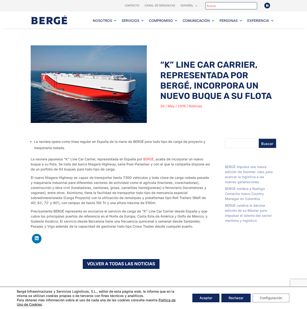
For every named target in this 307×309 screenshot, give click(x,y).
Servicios (130, 20)
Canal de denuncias (160, 5)
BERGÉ (148, 159)
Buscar (267, 143)
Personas (228, 20)
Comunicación (196, 20)
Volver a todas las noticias (121, 263)
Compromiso (161, 20)
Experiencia (258, 20)
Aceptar (206, 298)
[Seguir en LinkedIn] (267, 5)
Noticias (195, 106)
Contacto (132, 5)
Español (187, 5)
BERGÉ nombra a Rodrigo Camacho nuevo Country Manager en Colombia (245, 194)
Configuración (271, 298)
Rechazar (236, 298)
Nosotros (102, 20)
